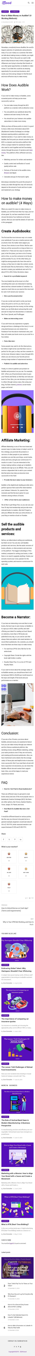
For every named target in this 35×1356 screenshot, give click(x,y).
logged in (11, 1243)
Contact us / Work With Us (17, 1341)
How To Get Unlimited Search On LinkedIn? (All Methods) (18, 1316)
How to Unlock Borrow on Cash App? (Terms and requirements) (14, 909)
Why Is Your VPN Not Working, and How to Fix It (18, 923)
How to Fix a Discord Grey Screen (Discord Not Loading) (18, 1306)
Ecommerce (14, 11)
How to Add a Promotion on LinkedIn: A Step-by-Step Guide (20, 1327)
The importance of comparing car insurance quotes (15, 1020)
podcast (19, 385)
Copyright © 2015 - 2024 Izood (18, 1351)
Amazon (6, 173)
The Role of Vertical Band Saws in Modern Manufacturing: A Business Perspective (15, 1123)
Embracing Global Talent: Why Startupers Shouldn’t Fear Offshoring (16, 969)
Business (5, 11)
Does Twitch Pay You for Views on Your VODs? (20, 1285)
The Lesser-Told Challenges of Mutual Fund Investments (16, 1068)
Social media (13, 1264)
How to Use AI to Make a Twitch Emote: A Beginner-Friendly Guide (19, 1270)
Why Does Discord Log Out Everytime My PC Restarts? (20, 1295)
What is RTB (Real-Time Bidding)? (15, 1224)
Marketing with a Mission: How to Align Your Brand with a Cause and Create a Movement (17, 1176)
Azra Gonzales (7, 983)
